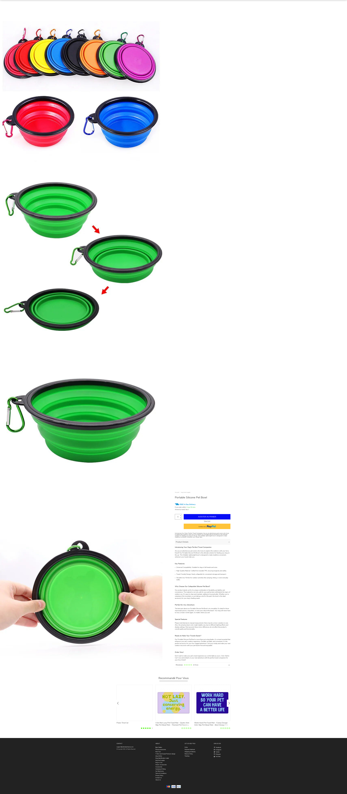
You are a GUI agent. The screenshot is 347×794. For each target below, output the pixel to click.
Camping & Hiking (160, 769)
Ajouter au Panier (207, 517)
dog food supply (185, 492)
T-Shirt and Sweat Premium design (165, 754)
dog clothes (158, 756)
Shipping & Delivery (190, 751)
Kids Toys (158, 751)
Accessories (158, 767)
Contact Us (158, 777)
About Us (158, 780)
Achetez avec (202, 526)
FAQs (186, 747)
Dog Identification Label (162, 758)
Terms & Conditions (160, 773)
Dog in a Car (158, 762)
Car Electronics (159, 771)
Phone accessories (160, 749)
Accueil (177, 492)
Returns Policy (189, 754)
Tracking (187, 756)
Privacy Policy (159, 775)
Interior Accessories (161, 764)
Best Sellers (158, 747)
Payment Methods (190, 749)
